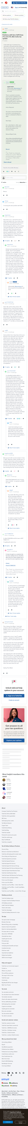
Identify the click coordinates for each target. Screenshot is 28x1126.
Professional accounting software (9, 1051)
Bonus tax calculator (6, 1011)
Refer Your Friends (6, 985)
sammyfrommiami (9, 621)
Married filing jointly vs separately (10, 924)
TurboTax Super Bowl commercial (10, 1025)
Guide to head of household (8, 926)
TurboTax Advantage (7, 910)
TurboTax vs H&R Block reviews (9, 1028)
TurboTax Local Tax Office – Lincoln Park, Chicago (14, 891)
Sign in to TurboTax (15, 696)
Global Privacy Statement (15, 1112)
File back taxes (5, 941)
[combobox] (12, 11)
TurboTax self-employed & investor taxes (11, 854)
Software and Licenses (12, 1093)
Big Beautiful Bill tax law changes (10, 982)
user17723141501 (11, 371)
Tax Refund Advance (6, 823)
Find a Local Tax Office (7, 882)
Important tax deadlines (7, 952)
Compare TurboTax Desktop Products (11, 900)
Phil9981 (11, 581)
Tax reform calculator (7, 1016)
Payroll (3, 1044)
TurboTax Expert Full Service (8, 863)
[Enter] (3, 11)
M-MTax (8, 779)
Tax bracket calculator (7, 997)
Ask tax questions (7, 15)
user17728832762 (9, 533)
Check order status (6, 907)
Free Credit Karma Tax (7, 1056)
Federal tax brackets (6, 955)
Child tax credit (5, 950)
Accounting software (7, 1042)
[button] (4, 7)
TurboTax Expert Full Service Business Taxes (12, 868)
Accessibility (5, 1096)
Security (4, 1093)
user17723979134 (9, 302)
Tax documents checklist (7, 1013)
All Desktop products (7, 903)
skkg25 (11, 490)
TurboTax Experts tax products (9, 858)
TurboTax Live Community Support (10, 966)
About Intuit (5, 1091)
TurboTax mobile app (7, 837)
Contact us (4, 968)
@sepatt (7, 149)
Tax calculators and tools (8, 992)
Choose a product (19, 15)
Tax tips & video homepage (8, 919)
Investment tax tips (6, 948)
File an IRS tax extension (7, 973)
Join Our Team (12, 1091)
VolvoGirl (9, 783)
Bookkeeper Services (7, 1063)
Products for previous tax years (9, 835)
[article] (14, 191)
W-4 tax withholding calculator (9, 1001)
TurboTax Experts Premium (8, 861)
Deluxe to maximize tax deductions (10, 851)
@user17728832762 (10, 565)
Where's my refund (6, 970)
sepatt (6, 28)
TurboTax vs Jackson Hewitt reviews (10, 1035)
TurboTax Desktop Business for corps (11, 912)
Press (18, 1091)
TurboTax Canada (6, 832)
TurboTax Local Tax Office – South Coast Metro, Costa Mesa (13, 888)
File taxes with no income (8, 931)
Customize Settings (20, 1122)
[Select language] (12, 7)
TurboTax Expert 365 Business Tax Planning (12, 875)
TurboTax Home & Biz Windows (10, 167)
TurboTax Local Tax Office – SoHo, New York (12, 884)
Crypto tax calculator (7, 1006)
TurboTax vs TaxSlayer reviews (9, 1030)
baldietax (9, 796)
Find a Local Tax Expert (7, 880)
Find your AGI (5, 943)
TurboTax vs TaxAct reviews (8, 1032)
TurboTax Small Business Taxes (9, 873)
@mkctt (7, 563)
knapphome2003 (9, 453)
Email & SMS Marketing (7, 1061)
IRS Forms (4, 818)
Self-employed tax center (8, 820)
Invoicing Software (6, 1065)
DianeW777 (10, 549)
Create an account (14, 700)
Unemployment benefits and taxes (10, 945)
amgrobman (7, 215)
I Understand (7, 1122)
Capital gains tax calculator (8, 1008)
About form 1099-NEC (7, 934)
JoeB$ (6, 330)
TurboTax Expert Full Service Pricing (10, 866)
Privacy (22, 1091)
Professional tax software (7, 1049)
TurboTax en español (7, 842)
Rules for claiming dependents (9, 929)
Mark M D (7, 187)
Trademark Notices (6, 1094)
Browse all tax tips (6, 922)
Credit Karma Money (7, 827)
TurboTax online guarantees (8, 816)
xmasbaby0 (9, 792)
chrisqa (6, 201)
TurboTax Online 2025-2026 (8, 813)
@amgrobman (17, 88)
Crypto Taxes (5, 825)
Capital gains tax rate (7, 938)
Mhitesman (9, 475)
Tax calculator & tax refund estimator (10, 994)
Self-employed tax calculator (8, 1004)
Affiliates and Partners (17, 1094)
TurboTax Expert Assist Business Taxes (11, 870)
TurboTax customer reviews (8, 1023)
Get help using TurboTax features (11, 19)
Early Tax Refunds (6, 839)
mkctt (10, 422)
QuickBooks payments (7, 1047)
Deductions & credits (7, 24)
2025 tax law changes (7, 957)
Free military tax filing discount (9, 856)
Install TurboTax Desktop (8, 905)
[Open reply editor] (14, 177)
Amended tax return (6, 936)
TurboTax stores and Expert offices (10, 877)
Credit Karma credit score (8, 1054)
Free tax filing (5, 849)
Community (4, 980)
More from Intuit (6, 1058)
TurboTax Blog (5, 830)
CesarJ (7, 82)
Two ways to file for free (7, 975)
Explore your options (14, 740)
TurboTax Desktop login (7, 898)
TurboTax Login (5, 978)
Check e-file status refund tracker (9, 999)
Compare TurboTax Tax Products (9, 811)
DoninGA (9, 788)
